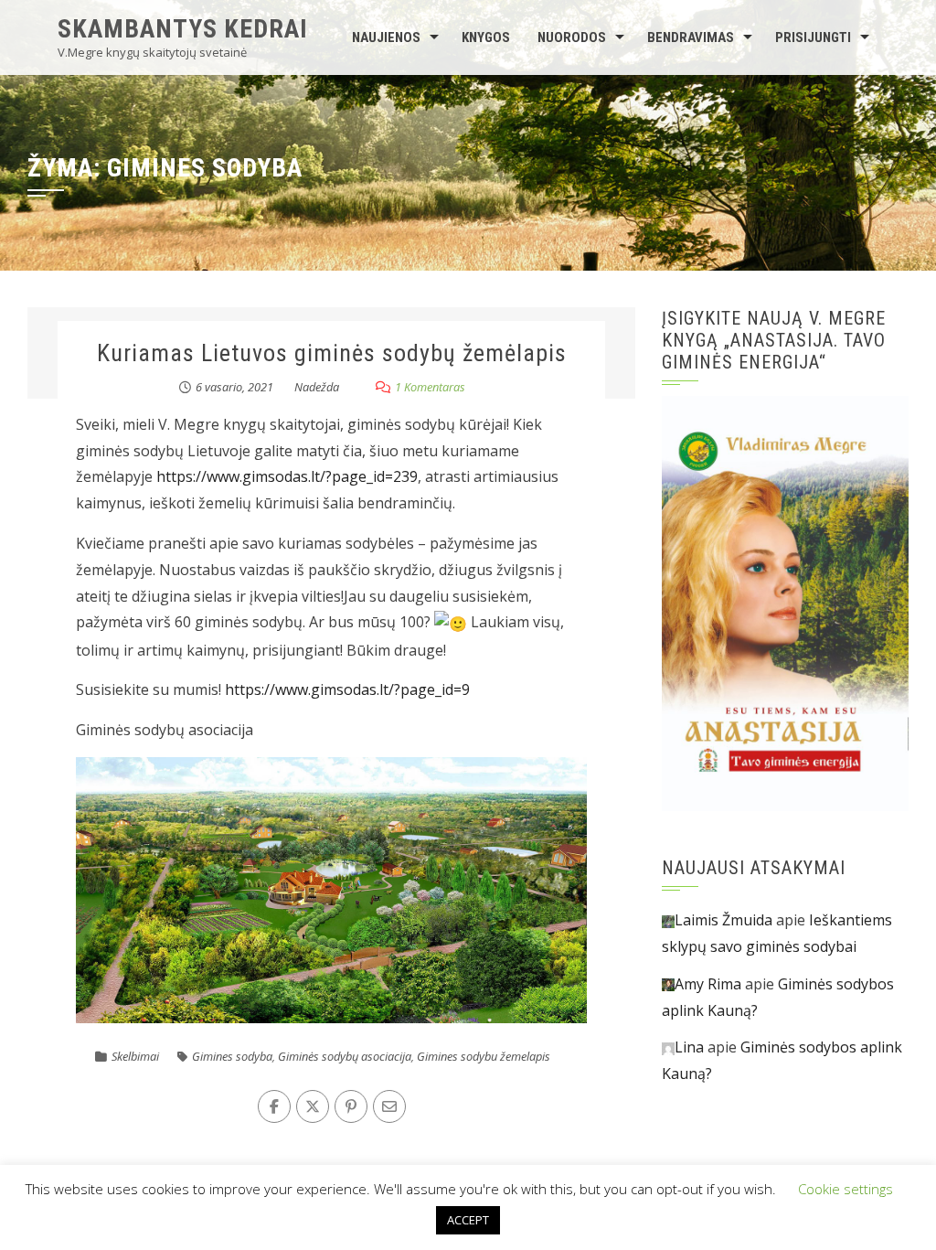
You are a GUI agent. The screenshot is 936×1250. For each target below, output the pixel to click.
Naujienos (386, 37)
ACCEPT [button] (468, 1220)
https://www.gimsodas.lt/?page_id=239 (287, 476)
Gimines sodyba (232, 1056)
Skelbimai (135, 1056)
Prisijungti (813, 37)
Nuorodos (571, 37)
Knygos (486, 37)
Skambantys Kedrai (183, 29)
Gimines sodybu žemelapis (483, 1056)
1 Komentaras (430, 387)
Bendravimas (690, 37)
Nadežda (316, 387)
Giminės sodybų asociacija (344, 1056)
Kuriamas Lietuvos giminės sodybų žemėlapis (332, 353)
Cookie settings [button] (845, 1189)
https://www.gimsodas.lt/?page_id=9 (347, 689)
